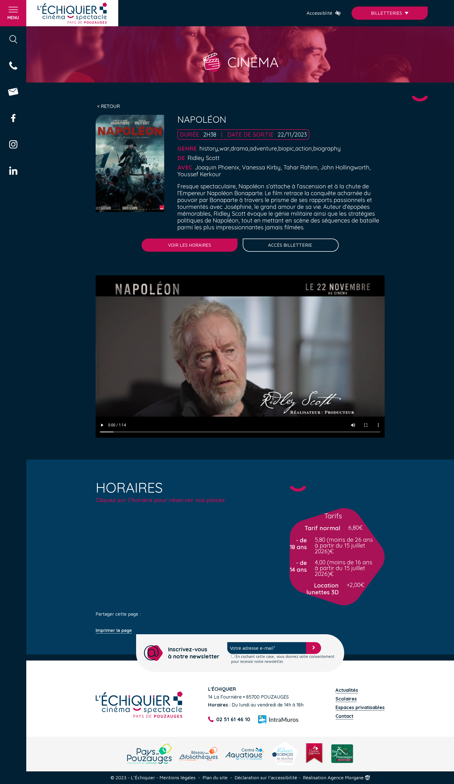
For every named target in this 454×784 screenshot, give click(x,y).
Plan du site (215, 777)
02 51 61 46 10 (233, 719)
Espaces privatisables (360, 707)
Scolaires (346, 699)
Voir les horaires (189, 245)
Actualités (347, 690)
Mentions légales (177, 777)
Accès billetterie (290, 245)
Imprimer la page (114, 630)
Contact (344, 716)
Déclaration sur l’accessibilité (266, 777)
